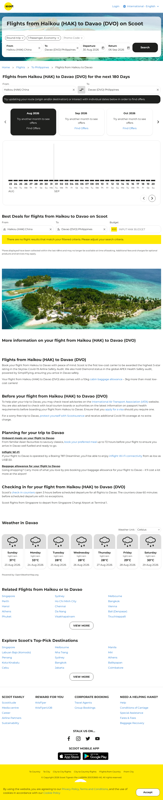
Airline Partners (11, 717)
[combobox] (22, 50)
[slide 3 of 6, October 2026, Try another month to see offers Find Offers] (129, 122)
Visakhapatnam (65, 616)
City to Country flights (85, 771)
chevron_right (157, 122)
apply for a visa (114, 409)
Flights (20, 67)
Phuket (6, 616)
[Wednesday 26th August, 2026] (26, 180)
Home (6, 67)
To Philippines (40, 67)
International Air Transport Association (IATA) (120, 401)
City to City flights (62, 771)
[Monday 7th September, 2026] (87, 180)
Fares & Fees (128, 717)
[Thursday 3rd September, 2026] (66, 180)
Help (123, 702)
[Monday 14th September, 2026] (122, 180)
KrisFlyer (40, 702)
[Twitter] (88, 738)
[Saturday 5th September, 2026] (77, 180)
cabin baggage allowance (106, 379)
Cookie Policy (51, 792)
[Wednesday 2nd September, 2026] (61, 180)
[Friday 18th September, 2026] (143, 180)
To (46, 45)
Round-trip (14, 37)
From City (129, 771)
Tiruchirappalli (117, 616)
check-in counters (23, 492)
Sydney (59, 596)
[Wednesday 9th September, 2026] (97, 180)
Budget (114, 222)
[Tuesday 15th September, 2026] (128, 180)
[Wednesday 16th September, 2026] (133, 180)
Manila (112, 647)
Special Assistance (131, 712)
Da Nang (60, 611)
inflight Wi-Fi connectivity (125, 455)
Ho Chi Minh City (65, 601)
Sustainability (10, 723)
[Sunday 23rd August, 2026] (10, 180)
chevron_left (5, 122)
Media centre (10, 707)
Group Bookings (85, 707)
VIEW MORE (81, 625)
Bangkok (114, 601)
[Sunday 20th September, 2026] (153, 180)
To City (46, 771)
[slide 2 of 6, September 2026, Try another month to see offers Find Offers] (81, 122)
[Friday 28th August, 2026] (36, 180)
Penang (7, 657)
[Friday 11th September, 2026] (107, 180)
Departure (89, 45)
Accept (147, 792)
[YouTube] (97, 738)
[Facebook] (69, 738)
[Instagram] (78, 738)
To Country (34, 771)
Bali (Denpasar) (117, 611)
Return (112, 45)
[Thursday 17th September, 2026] (138, 180)
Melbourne (115, 596)
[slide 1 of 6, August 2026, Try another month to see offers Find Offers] (33, 122)
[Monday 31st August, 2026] (51, 180)
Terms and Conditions (94, 789)
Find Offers (33, 128)
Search (145, 47)
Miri (110, 652)
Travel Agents (83, 702)
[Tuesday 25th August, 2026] (21, 180)
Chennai (60, 606)
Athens (6, 611)
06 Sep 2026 (116, 49)
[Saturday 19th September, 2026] (148, 180)
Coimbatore (115, 667)
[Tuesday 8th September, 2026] (92, 180)
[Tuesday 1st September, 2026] (56, 180)
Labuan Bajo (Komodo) (16, 652)
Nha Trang (61, 652)
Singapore (8, 596)
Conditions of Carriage (134, 707)
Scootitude (9, 702)
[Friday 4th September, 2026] (72, 180)
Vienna (112, 606)
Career (6, 712)
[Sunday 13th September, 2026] (117, 180)
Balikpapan (115, 662)
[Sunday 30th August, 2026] (46, 180)
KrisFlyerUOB (43, 707)
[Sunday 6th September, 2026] (82, 180)
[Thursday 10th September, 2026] (102, 180)
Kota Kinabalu (11, 662)
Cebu (5, 667)
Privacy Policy (70, 789)
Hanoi (5, 606)
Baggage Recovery (132, 723)
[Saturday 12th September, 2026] (112, 180)
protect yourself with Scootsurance (62, 415)
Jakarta (59, 667)
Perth (5, 601)
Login (115, 6)
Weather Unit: (126, 529)
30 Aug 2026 (91, 49)
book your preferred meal (80, 441)
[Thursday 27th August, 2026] (31, 180)
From (10, 45)
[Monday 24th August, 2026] (16, 180)
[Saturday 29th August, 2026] (41, 180)
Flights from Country (110, 771)
